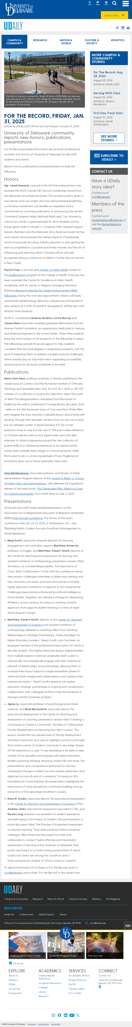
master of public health (53, 269)
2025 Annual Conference (28, 518)
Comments (31, 1024)
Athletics (117, 40)
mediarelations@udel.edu (107, 220)
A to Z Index (75, 993)
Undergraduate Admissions (47, 977)
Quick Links (111, 15)
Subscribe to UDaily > (112, 157)
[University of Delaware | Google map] (100, 987)
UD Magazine (113, 898)
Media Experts (46, 914)
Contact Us (105, 975)
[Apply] (97, 3)
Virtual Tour (14, 988)
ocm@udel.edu (13, 872)
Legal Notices (43, 1024)
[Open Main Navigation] (126, 3)
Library (42, 991)
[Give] (106, 3)
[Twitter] (78, 1016)
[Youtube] (71, 1016)
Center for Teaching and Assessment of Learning (45, 803)
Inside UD (9, 914)
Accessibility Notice (79, 975)
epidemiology (17, 274)
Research (40, 40)
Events (63, 914)
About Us (13, 975)
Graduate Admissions (50, 983)
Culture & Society (92, 41)
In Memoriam (26, 914)
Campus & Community (14, 41)
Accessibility (55, 1024)
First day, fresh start (108, 113)
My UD (72, 984)
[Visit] (89, 3)
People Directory (78, 979)
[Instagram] (53, 1016)
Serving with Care (107, 93)
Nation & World (66, 41)
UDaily (12, 984)
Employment (15, 993)
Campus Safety (77, 988)
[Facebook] (59, 1016)
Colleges (43, 987)
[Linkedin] (65, 1016)
